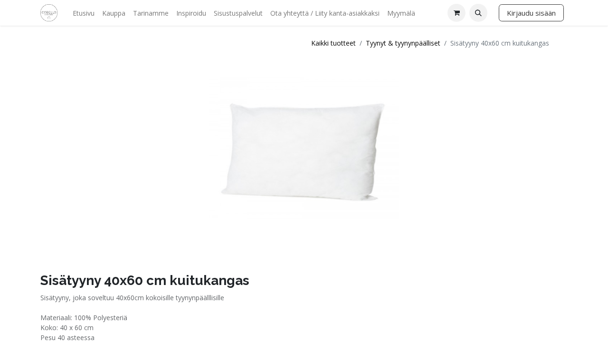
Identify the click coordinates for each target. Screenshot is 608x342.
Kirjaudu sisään (531, 13)
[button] (478, 13)
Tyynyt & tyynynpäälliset (403, 43)
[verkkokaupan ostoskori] (456, 13)
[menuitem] (83, 13)
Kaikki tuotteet (333, 43)
